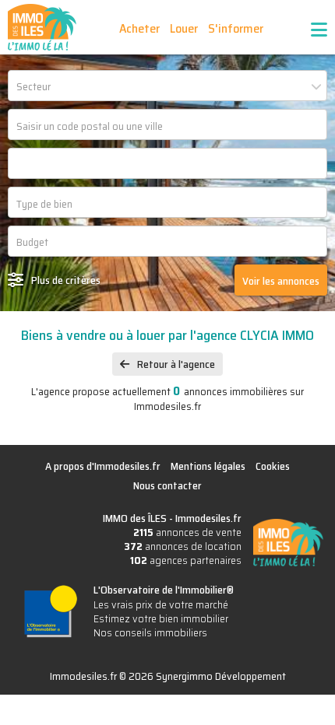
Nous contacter (167, 485)
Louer (184, 28)
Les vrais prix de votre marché (160, 604)
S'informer (235, 28)
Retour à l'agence (176, 364)
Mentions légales (208, 466)
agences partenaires (186, 560)
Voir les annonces (280, 280)
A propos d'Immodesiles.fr (102, 466)
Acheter (139, 28)
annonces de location (183, 546)
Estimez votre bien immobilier (160, 618)
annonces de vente (187, 532)
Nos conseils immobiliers (150, 632)
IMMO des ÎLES (42, 27)
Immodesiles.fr (208, 518)
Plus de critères (65, 280)
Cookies (273, 466)
